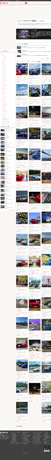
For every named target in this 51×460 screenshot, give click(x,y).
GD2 (7, 199)
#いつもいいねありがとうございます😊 (34, 185)
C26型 (13, 155)
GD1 (5, 199)
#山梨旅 (19, 184)
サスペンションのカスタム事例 (37, 436)
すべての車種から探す (11, 210)
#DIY (22, 120)
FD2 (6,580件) (29, 27)
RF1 (5, 191)
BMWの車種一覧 (13, 441)
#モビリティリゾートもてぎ (33, 376)
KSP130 (6, 178)
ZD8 (7, 135)
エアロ (28, 61)
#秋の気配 (43, 334)
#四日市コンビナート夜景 (47, 416)
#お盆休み (30, 375)
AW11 (10, 195)
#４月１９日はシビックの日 (33, 226)
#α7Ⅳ (43, 417)
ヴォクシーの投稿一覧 (25, 440)
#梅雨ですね (31, 78)
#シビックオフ (19, 78)
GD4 (11, 199)
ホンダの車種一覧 (13, 436)
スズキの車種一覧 (13, 439)
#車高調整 (24, 373)
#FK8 (36, 120)
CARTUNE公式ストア (47, 436)
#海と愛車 (37, 205)
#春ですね (21, 141)
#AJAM (43, 205)
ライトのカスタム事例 (36, 438)
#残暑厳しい (46, 355)
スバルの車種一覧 (13, 438)
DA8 (11, 159)
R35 (5, 139)
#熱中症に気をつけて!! (22, 395)
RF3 (9, 191)
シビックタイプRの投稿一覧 (26, 436)
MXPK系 (6, 208)
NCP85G (6, 151)
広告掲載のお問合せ (47, 442)
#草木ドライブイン (47, 226)
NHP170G (9, 151)
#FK (31, 227)
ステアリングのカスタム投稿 (37, 442)
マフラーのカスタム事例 (36, 439)
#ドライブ (30, 183)
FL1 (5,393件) (34, 27)
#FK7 (20, 120)
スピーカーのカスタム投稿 (37, 441)
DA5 (5, 159)
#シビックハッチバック (35, 77)
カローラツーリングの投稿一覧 (26, 441)
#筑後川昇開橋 (22, 269)
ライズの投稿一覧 (24, 437)
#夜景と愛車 (22, 204)
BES (11, 174)
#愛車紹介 (18, 204)
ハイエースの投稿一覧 (25, 439)
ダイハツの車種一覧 (14, 440)
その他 (39, 61)
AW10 (8, 195)
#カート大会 (31, 293)
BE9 (7, 174)
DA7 (9, 159)
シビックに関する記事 (24, 46)
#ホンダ (30, 79)
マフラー (33, 61)
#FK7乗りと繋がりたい (20, 77)
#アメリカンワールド (47, 290)
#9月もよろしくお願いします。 (21, 374)
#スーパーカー (34, 206)
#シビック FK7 (44, 246)
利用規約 (45, 439)
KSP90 (9, 178)
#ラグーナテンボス (36, 78)
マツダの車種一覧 (13, 437)
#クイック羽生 (37, 292)
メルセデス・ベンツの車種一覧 (15, 442)
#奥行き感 (37, 183)
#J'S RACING (44, 120)
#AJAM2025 (47, 205)
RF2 (7, 191)
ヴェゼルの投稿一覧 (25, 442)
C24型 (8, 155)
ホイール (23, 61)
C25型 (10, 155)
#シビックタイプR (47, 247)
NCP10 (11, 178)
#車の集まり (33, 270)
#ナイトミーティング (32, 205)
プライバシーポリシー (47, 440)
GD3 (9, 199)
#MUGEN (48, 120)
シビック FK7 (19, 76)
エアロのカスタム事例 (36, 440)
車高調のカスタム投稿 (36, 437)
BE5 (5, 174)
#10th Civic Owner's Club (21, 310)
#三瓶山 (19, 352)
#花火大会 (37, 375)
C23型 (6, 155)
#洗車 (43, 226)
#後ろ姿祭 (18, 141)
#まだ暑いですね (44, 354)
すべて (38, 27)
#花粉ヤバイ (23, 142)
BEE (9, 174)
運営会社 (45, 441)
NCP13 (6, 179)
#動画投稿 (19, 311)
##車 (17, 395)
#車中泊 (18, 120)
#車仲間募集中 (22, 226)
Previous (16, 33)
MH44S (6, 131)
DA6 (7, 159)
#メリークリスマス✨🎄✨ (21, 289)
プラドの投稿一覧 (24, 438)
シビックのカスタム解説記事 (22, 43)
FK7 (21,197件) (24, 27)
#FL (33, 227)
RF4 (11, 191)
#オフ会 (25, 77)
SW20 (6, 195)
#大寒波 (38, 162)
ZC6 (5, 135)
